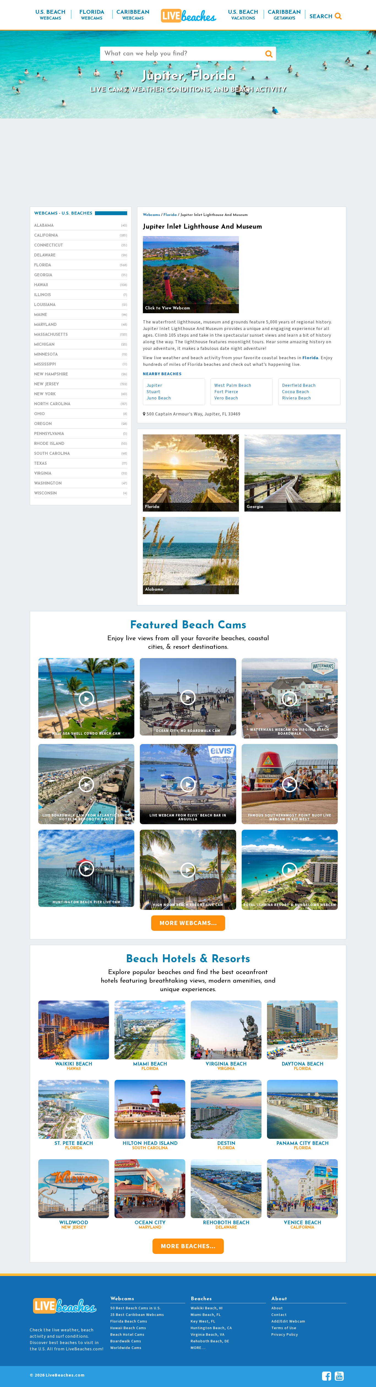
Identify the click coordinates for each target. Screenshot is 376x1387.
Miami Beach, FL (206, 1315)
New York (80, 394)
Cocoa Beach (295, 392)
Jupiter (154, 385)
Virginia (80, 474)
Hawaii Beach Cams (128, 1328)
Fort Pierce (226, 392)
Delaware (80, 255)
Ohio (80, 414)
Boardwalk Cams (125, 1341)
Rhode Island (80, 444)
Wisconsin (80, 493)
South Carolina (80, 454)
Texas (80, 464)
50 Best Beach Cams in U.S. (135, 1308)
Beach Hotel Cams (127, 1334)
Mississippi (80, 365)
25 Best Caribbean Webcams (137, 1315)
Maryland (80, 325)
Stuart (153, 392)
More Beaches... (188, 1246)
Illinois (80, 295)
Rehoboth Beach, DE (210, 1341)
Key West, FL (203, 1321)
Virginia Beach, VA (208, 1334)
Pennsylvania (80, 434)
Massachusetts (80, 335)
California (80, 236)
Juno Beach (159, 398)
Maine (80, 315)
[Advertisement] (188, 162)
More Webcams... (188, 923)
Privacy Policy (284, 1334)
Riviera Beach (296, 398)
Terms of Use (283, 1328)
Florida (80, 265)
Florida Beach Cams (128, 1321)
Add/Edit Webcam (288, 1321)
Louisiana (80, 305)
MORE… (198, 1348)
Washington (80, 484)
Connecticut (80, 246)
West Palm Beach (232, 385)
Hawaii (80, 285)
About (277, 1308)
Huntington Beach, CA (211, 1328)
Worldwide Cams (125, 1348)
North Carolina (80, 404)
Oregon (80, 424)
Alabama (80, 226)
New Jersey (80, 384)
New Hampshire (80, 374)
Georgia (80, 275)
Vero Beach (226, 398)
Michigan (80, 345)
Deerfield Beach (299, 385)
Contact (279, 1315)
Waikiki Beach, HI (207, 1308)
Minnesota (80, 355)
